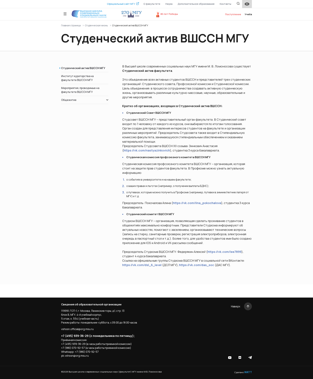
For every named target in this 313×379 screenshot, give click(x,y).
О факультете (151, 4)
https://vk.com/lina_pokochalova (197, 203)
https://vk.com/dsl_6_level (142, 265)
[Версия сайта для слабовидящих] (247, 4)
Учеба (248, 14)
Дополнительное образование (196, 4)
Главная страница (71, 25)
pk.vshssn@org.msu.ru (75, 355)
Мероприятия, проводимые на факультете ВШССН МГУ (80, 90)
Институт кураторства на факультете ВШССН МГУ (77, 78)
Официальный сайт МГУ (121, 4)
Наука (168, 4)
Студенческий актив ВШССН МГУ (83, 68)
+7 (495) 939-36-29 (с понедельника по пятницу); (98, 336)
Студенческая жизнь (96, 25)
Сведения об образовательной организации (91, 304)
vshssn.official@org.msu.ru (77, 329)
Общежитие (68, 100)
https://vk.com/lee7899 (224, 252)
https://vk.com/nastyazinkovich (147, 150)
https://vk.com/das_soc (196, 265)
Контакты (225, 4)
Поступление (233, 14)
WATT (248, 372)
